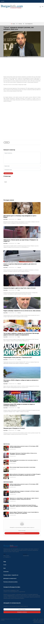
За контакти (6, 571)
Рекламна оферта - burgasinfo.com (10, 575)
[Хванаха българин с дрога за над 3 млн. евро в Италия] (22, 280)
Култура (19, 430)
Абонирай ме (22, 533)
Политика (19, 56)
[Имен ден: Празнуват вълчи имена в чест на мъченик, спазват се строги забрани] (6, 462)
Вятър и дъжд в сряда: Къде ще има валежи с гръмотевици (22, 467)
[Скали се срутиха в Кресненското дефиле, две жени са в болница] (22, 256)
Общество (19, 219)
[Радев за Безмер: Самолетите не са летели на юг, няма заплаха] (22, 303)
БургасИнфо (5, 56)
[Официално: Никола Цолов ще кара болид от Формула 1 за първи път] (22, 232)
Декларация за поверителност (10, 578)
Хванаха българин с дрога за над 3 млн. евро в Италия (19, 288)
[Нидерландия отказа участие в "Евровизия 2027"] (22, 350)
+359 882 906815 (26, 555)
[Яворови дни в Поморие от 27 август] (22, 421)
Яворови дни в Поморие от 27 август (14, 428)
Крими (19, 290)
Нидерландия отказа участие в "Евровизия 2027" (17, 357)
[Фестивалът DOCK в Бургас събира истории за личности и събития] (22, 372)
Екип (4, 568)
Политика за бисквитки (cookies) (10, 581)
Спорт (19, 243)
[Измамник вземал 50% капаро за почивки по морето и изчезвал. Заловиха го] (22, 397)
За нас (4, 564)
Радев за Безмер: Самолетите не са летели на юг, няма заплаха (21, 310)
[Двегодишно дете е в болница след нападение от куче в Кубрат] (22, 208)
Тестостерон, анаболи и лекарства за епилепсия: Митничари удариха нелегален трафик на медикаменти (21, 334)
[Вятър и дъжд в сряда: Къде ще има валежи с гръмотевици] (6, 469)
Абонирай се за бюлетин (22, 612)
